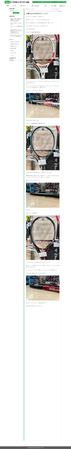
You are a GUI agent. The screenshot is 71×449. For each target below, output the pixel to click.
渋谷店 (40, 2)
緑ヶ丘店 (48, 2)
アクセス (14, 5)
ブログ (45, 5)
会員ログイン (62, 5)
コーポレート (35, 2)
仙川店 (44, 2)
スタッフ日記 (13, 52)
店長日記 (12, 50)
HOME (7, 5)
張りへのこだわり (35, 5)
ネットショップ (54, 2)
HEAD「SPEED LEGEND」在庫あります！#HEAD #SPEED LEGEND (16, 19)
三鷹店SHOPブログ (14, 44)
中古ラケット (23, 5)
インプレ (12, 54)
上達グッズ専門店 (62, 2)
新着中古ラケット (14, 46)
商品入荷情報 (13, 48)
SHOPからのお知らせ (14, 41)
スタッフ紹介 (53, 5)
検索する (16, 12)
